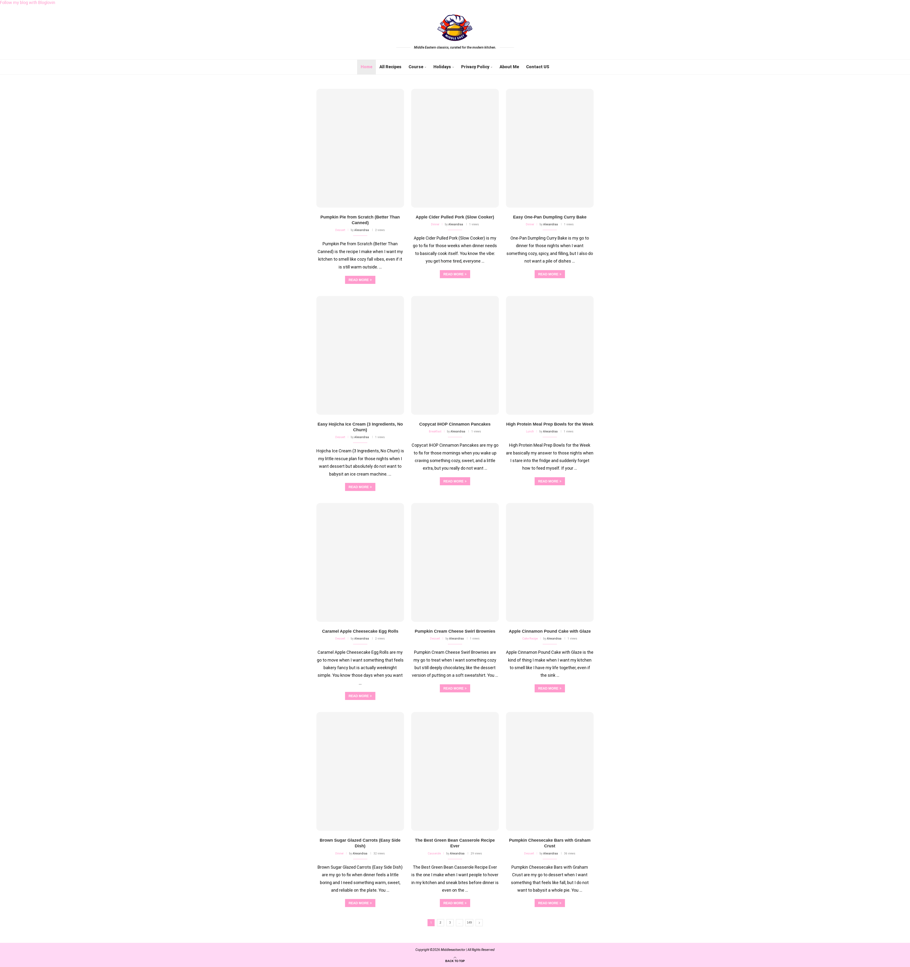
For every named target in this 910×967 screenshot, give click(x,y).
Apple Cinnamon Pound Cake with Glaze (550, 631)
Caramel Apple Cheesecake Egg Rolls (360, 631)
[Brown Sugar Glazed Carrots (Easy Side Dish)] (360, 771)
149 (469, 922)
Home (366, 66)
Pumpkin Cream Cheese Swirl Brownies (455, 631)
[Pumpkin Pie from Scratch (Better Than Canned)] (360, 148)
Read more (359, 280)
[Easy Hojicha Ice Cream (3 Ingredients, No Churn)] (360, 355)
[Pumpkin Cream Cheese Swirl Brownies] (455, 562)
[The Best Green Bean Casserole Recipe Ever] (455, 771)
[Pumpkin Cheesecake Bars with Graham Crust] (550, 771)
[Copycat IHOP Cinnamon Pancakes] (455, 355)
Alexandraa (361, 230)
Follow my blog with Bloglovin (27, 2)
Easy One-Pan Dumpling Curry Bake (550, 217)
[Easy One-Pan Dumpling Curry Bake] (550, 148)
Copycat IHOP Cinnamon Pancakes (455, 424)
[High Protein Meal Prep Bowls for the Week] (550, 355)
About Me (509, 66)
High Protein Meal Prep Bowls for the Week (549, 424)
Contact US (537, 66)
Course (416, 66)
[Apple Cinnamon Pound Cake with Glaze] (550, 562)
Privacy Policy (475, 66)
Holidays (442, 66)
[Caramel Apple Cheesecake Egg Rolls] (360, 562)
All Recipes (390, 66)
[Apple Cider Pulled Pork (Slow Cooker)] (455, 148)
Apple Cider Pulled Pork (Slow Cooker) (455, 217)
